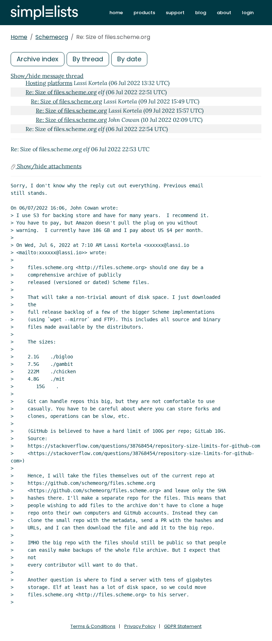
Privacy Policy (139, 626)
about (224, 12)
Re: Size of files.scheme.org (61, 92)
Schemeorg (51, 37)
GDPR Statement (183, 626)
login (248, 12)
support (175, 12)
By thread (88, 59)
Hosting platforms (49, 82)
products (144, 12)
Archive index (37, 59)
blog (200, 12)
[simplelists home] (44, 12)
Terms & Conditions (92, 626)
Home (19, 37)
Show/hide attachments (48, 166)
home (116, 12)
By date (129, 59)
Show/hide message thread (47, 75)
